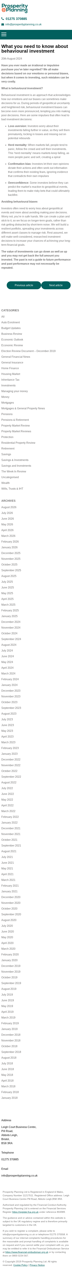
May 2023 (7, 730)
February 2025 (10, 610)
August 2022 (8, 782)
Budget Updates (11, 328)
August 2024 (8, 644)
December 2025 (10, 553)
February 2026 (10, 541)
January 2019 (9, 1029)
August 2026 (8, 507)
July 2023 (7, 719)
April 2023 (7, 736)
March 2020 (8, 948)
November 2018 (10, 1040)
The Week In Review (13, 471)
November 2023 (10, 696)
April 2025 (7, 599)
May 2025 (7, 593)
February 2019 (10, 1023)
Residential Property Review (18, 442)
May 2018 (7, 1074)
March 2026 (8, 535)
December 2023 (10, 690)
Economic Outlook (12, 339)
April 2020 (7, 943)
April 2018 (7, 1080)
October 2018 (9, 1046)
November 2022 (10, 765)
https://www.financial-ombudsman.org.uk (26, 1252)
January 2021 (9, 891)
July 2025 (7, 581)
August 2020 (8, 920)
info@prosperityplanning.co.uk (23, 24)
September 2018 (11, 1052)
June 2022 (7, 793)
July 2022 (7, 788)
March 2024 (8, 673)
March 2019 (8, 1017)
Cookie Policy (20, 1265)
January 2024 (9, 685)
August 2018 (8, 1057)
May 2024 (7, 662)
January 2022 (9, 822)
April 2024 (7, 667)
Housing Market (10, 374)
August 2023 (8, 713)
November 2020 (10, 902)
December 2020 (10, 897)
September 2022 (11, 776)
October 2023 (9, 702)
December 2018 (10, 1034)
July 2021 (7, 857)
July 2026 (7, 513)
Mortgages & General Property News (23, 408)
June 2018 (7, 1069)
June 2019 (7, 1000)
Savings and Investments (16, 465)
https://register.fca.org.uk (25, 1212)
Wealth (5, 483)
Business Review (11, 333)
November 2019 (10, 971)
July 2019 (7, 994)
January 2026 (9, 547)
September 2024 (11, 639)
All (3, 316)
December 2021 (10, 828)
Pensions (7, 414)
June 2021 (7, 862)
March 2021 (8, 880)
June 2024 (7, 656)
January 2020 (9, 960)
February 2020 (10, 954)
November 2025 (10, 558)
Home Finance (10, 368)
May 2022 (7, 799)
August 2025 (8, 576)
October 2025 (9, 564)
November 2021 (10, 834)
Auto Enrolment (10, 322)
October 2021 (9, 839)
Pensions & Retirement (15, 419)
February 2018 (10, 1092)
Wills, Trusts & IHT (12, 488)
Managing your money (14, 391)
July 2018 (7, 1063)
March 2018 (8, 1086)
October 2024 (9, 633)
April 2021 (7, 874)
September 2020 (11, 914)
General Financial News (15, 356)
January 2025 (9, 616)
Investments (8, 385)
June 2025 (7, 587)
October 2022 (9, 771)
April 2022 (7, 805)
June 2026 (7, 518)
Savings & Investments (14, 460)
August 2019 (8, 988)
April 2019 (7, 1011)
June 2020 (7, 931)
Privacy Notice (37, 1265)
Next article (56, 285)
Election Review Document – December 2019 (28, 351)
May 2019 (7, 1006)
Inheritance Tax (10, 379)
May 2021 (7, 868)
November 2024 (10, 627)
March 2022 (8, 811)
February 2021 (10, 885)
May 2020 (7, 937)
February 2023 (10, 748)
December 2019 (10, 966)
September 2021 (11, 845)
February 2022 (10, 816)
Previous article (24, 285)
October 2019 (9, 977)
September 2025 (11, 570)
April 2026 (7, 530)
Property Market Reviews (16, 431)
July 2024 (7, 650)
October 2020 (9, 908)
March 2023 (8, 742)
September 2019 (11, 983)
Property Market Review (15, 425)
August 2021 (8, 851)
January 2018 (9, 1097)
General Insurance (12, 362)
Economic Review (12, 345)
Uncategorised (10, 477)
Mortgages (7, 402)
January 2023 (9, 753)
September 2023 (11, 707)
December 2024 (10, 621)
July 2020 (7, 925)
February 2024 (10, 679)
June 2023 (7, 725)
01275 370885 (16, 19)
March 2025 (8, 604)
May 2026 (7, 524)
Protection (7, 437)
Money (5, 396)
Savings (6, 454)
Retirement (7, 448)
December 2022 (10, 759)
